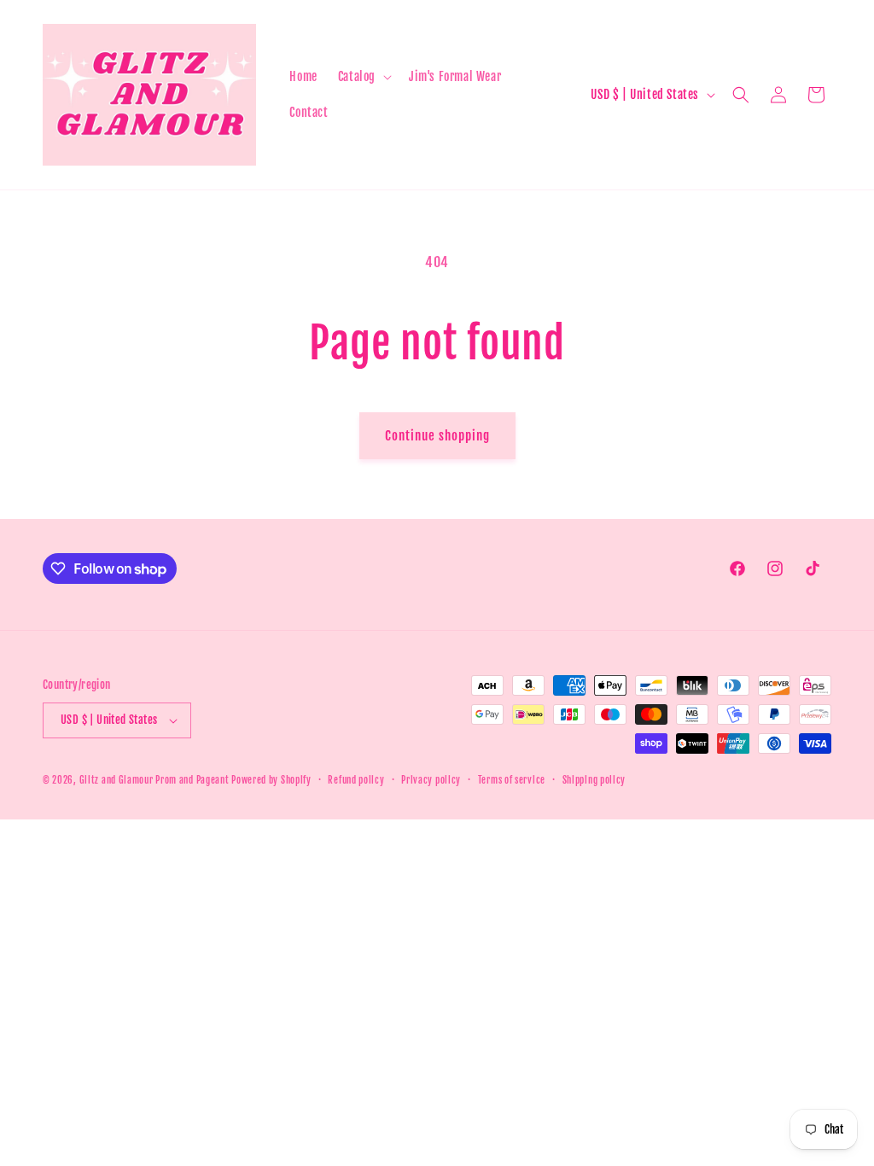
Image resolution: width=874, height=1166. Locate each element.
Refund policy (356, 780)
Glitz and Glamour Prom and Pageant (155, 780)
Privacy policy (431, 780)
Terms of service (511, 780)
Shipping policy (594, 780)
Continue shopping (437, 436)
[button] (363, 77)
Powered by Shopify (271, 780)
